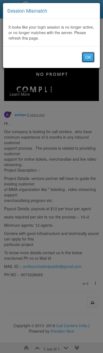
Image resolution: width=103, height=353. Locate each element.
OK (88, 57)
